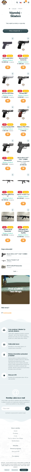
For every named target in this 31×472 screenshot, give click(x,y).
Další (14, 271)
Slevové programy (15, 448)
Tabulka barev (15, 441)
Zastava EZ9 (8, 160)
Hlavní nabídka (15, 428)
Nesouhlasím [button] (15, 470)
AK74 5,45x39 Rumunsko (8, 230)
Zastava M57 (23, 93)
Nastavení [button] (7, 470)
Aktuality (15, 445)
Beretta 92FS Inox (7, 93)
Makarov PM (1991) (23, 127)
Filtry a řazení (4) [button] (14, 31)
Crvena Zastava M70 (7, 127)
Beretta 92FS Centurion (23, 59)
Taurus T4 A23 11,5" (23, 194)
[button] (7, 67)
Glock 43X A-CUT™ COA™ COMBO (23, 158)
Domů (15, 431)
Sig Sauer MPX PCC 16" (8, 195)
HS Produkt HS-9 (7, 58)
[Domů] (4, 2)
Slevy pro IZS (15, 451)
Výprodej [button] (10, 56)
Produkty (15, 433)
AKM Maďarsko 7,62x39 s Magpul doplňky (23, 231)
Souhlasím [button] (23, 470)
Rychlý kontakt (7, 313)
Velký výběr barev (13, 344)
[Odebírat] (27, 408)
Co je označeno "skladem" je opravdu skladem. (16, 330)
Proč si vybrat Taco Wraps (15, 290)
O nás (15, 436)
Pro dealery (15, 456)
